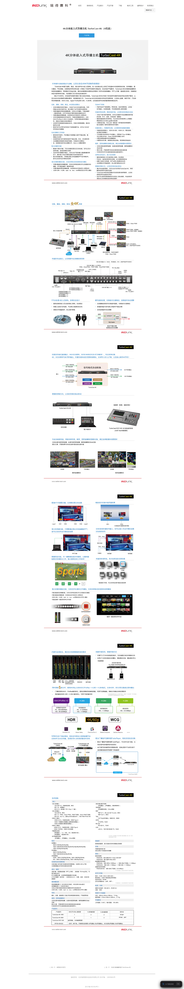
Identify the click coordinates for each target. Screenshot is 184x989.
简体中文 (149, 10)
